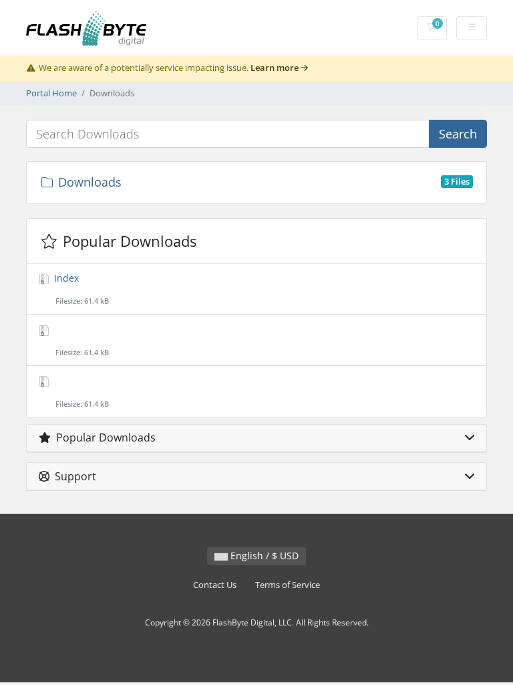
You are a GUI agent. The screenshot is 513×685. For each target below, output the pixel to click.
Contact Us (214, 585)
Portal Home (51, 93)
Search (458, 134)
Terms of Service (287, 585)
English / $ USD (263, 555)
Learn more (275, 68)
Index (80, 289)
